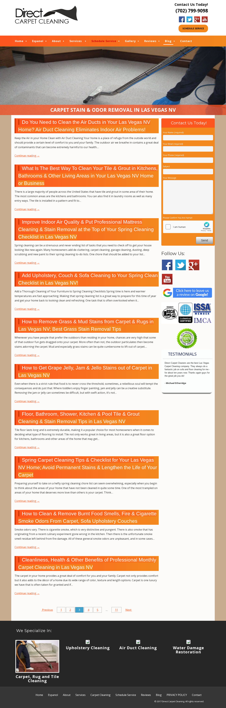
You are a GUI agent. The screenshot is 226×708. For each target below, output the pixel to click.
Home (19, 41)
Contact (186, 41)
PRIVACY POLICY (177, 695)
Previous (47, 610)
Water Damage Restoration (188, 650)
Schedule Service (103, 41)
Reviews (150, 41)
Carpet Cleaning (100, 695)
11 (116, 610)
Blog (168, 41)
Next (128, 610)
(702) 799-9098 (192, 10)
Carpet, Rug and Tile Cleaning (37, 678)
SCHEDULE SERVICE (193, 28)
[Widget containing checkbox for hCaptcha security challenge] (188, 226)
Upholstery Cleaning (88, 647)
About (56, 41)
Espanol (37, 41)
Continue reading (27, 155)
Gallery (130, 41)
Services (75, 41)
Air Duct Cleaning (138, 647)
